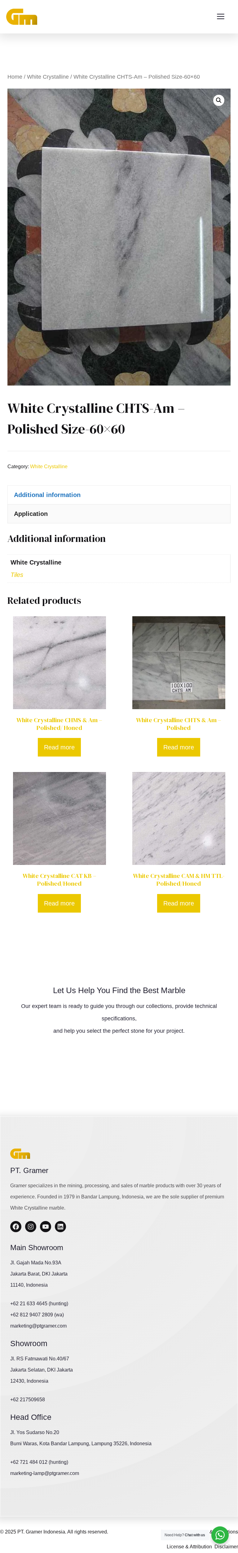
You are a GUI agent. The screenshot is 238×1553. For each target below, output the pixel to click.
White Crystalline (48, 76)
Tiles (17, 574)
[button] (218, 100)
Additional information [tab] (47, 494)
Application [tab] (31, 513)
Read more (59, 747)
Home (14, 76)
